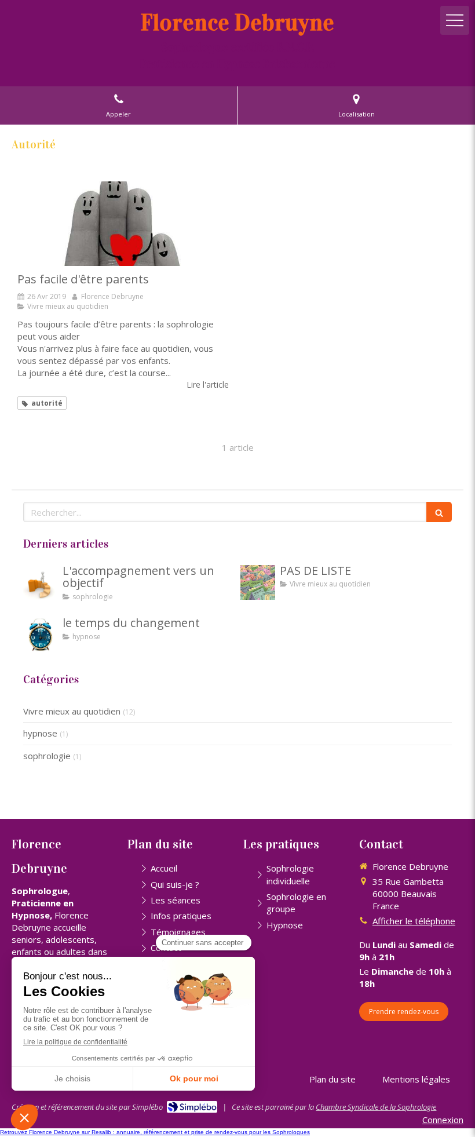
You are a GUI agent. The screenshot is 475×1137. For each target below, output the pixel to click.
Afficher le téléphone (413, 921)
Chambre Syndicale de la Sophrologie (376, 1107)
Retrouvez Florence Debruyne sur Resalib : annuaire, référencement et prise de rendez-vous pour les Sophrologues (155, 1132)
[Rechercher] (439, 512)
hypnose (40, 733)
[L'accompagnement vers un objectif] (40, 582)
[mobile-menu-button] (454, 20)
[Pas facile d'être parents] (123, 223)
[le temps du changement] (40, 634)
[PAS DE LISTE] (257, 582)
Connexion (442, 1119)
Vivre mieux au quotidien (71, 711)
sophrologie (47, 755)
